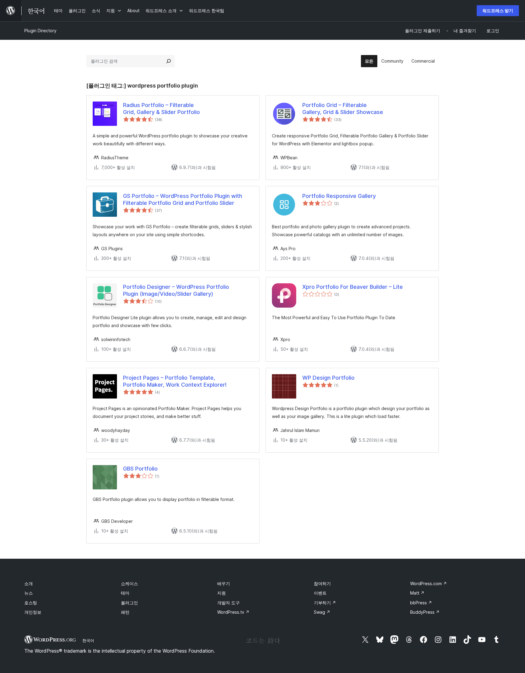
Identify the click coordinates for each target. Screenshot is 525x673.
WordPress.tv (233, 612)
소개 (28, 583)
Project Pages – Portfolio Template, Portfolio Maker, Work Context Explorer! (175, 381)
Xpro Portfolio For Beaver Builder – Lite (352, 287)
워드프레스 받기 (497, 10)
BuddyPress (425, 612)
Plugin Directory (40, 30)
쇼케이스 (129, 583)
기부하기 (325, 602)
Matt (417, 592)
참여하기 (322, 583)
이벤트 (320, 592)
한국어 (88, 640)
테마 (125, 592)
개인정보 (32, 612)
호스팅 (30, 602)
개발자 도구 (228, 602)
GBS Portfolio (140, 468)
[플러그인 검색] (169, 61)
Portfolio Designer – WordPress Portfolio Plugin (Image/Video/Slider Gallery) (176, 290)
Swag (322, 612)
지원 (221, 592)
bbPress (421, 602)
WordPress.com (428, 583)
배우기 (223, 583)
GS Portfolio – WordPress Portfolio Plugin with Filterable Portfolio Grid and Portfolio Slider (182, 199)
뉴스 (28, 592)
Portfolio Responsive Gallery (339, 196)
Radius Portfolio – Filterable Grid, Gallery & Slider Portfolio (161, 108)
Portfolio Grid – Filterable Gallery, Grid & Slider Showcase (342, 108)
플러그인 (129, 602)
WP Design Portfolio (328, 377)
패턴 (125, 612)
